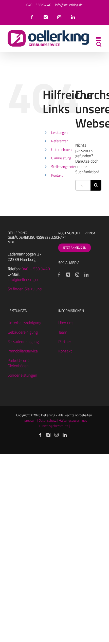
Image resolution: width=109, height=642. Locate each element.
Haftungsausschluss (73, 420)
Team (62, 332)
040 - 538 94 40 (38, 4)
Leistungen (59, 132)
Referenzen (59, 141)
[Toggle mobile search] (98, 44)
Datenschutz (48, 420)
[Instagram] (77, 275)
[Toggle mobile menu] (98, 38)
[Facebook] (59, 275)
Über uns (65, 323)
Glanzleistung (61, 158)
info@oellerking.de (69, 4)
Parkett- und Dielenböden (18, 363)
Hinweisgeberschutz (53, 425)
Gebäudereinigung (23, 332)
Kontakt (57, 175)
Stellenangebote (63, 166)
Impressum (29, 420)
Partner (64, 341)
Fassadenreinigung (23, 341)
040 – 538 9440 (36, 269)
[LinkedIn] (86, 275)
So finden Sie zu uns (25, 289)
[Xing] (68, 275)
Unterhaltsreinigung (24, 323)
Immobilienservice (23, 351)
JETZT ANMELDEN (74, 247)
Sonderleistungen (22, 375)
